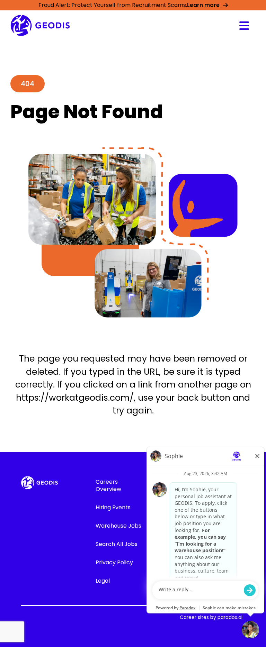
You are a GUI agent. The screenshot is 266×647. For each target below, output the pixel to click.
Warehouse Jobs (118, 526)
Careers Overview (108, 485)
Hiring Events (113, 507)
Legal (103, 581)
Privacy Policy (114, 562)
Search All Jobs (117, 544)
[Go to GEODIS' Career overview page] (40, 25)
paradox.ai (230, 617)
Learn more (203, 5)
